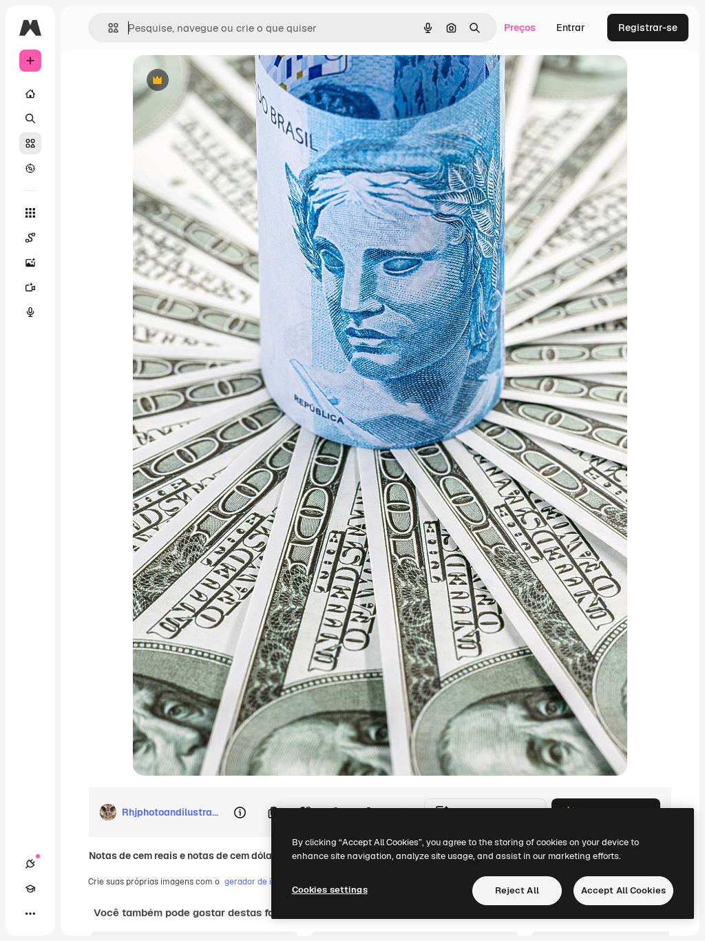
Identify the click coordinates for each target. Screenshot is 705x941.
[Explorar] (30, 168)
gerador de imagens (263, 881)
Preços (520, 27)
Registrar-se (647, 27)
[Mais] (30, 913)
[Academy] (30, 889)
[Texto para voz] (30, 312)
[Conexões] (30, 864)
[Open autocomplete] (108, 28)
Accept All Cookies (623, 890)
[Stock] (30, 143)
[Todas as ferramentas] (30, 213)
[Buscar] (30, 118)
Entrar (570, 27)
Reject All (517, 890)
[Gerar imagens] (30, 262)
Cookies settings (330, 890)
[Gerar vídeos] (30, 287)
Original (221, 80)
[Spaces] (30, 238)
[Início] (30, 94)
